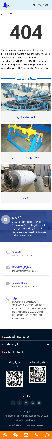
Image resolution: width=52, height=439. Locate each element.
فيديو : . (17, 217)
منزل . (3, 13)
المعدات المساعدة (13, 352)
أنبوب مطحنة (11, 344)
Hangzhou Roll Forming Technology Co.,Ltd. (26, 416)
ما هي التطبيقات (37, 362)
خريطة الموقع (15, 425)
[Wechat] (15, 435)
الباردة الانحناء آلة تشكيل (16, 336)
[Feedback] (47, 435)
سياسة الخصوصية (34, 425)
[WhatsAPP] (5, 435)
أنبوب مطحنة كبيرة (26, 117)
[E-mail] (26, 435)
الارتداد (26, 198)
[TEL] (36, 435)
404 (10, 13)
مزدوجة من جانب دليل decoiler (26, 157)
